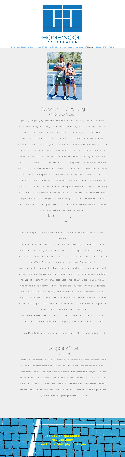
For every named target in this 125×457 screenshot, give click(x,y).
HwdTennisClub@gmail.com (62, 444)
